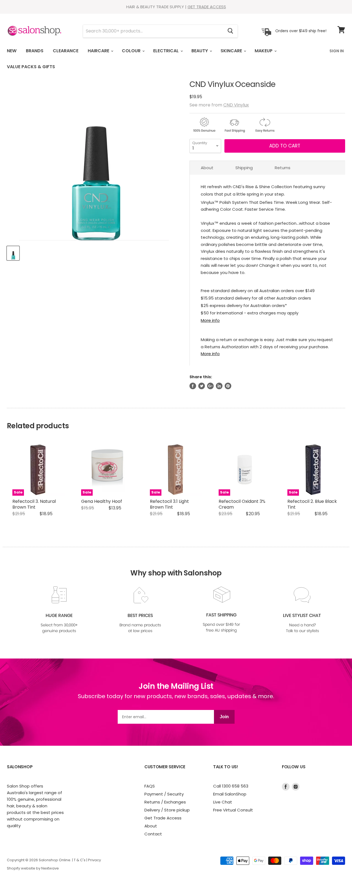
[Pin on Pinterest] (228, 386)
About (207, 168)
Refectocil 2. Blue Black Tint (312, 504)
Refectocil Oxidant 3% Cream (242, 504)
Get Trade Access (163, 818)
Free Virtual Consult (233, 810)
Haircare (99, 51)
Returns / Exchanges (165, 802)
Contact (153, 834)
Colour (132, 51)
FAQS (149, 786)
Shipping (244, 168)
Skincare (232, 51)
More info (210, 320)
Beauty (200, 51)
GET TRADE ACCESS (207, 7)
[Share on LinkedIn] (219, 386)
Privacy (94, 860)
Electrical (166, 51)
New (11, 51)
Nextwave (50, 868)
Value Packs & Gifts (31, 67)
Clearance (65, 51)
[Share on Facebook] (192, 386)
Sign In (336, 51)
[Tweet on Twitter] (201, 386)
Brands (34, 51)
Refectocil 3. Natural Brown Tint (34, 504)
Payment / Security (164, 794)
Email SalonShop (229, 794)
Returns (282, 168)
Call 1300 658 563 (230, 786)
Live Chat (222, 802)
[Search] (230, 31)
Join (224, 716)
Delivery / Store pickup (167, 810)
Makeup (264, 51)
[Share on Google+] (210, 386)
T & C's (80, 860)
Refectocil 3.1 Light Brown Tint (169, 504)
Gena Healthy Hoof (101, 501)
